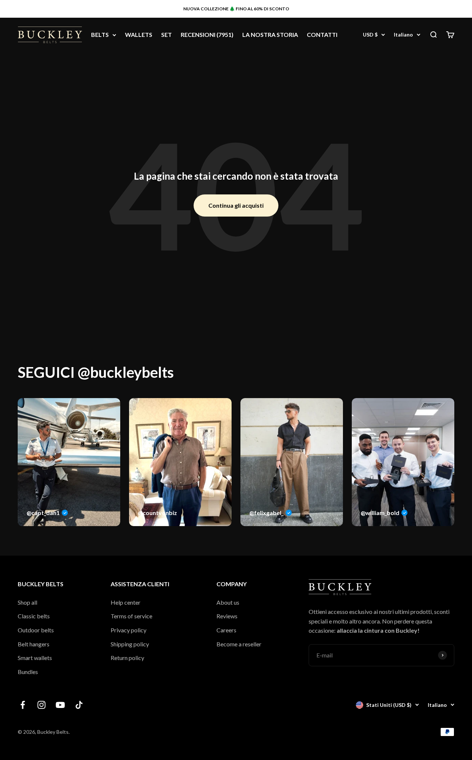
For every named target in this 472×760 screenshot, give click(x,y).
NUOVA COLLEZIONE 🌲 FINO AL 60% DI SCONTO (236, 8)
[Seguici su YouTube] (60, 705)
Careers (226, 629)
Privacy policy (128, 629)
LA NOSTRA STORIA (270, 34)
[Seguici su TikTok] (79, 705)
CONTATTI (322, 34)
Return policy (127, 657)
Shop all (27, 602)
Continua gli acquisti (236, 205)
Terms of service (131, 615)
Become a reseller (238, 643)
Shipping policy (130, 643)
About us (227, 602)
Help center (125, 602)
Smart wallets (35, 657)
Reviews (226, 615)
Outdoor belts (36, 629)
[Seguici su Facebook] (23, 705)
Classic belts (34, 615)
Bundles (28, 671)
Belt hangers (33, 643)
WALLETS (138, 34)
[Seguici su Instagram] (41, 705)
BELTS (100, 34)
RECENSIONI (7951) (207, 34)
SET (166, 34)
